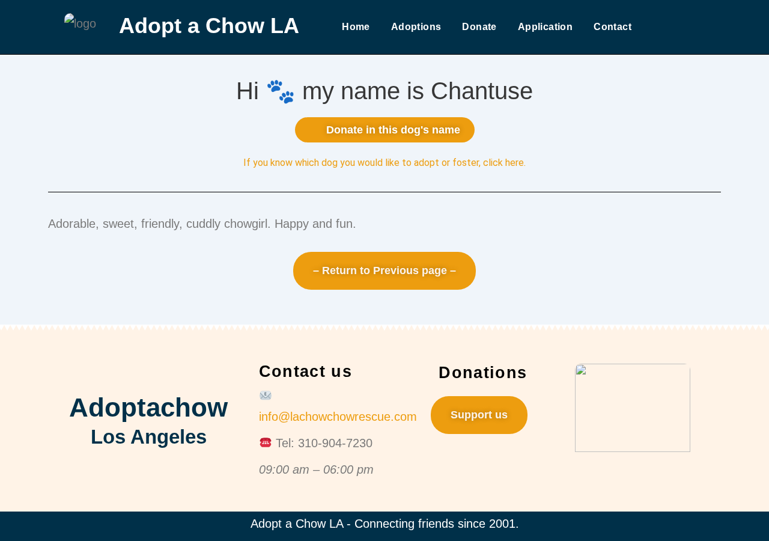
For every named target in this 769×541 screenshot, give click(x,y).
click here (503, 162)
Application (545, 27)
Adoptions (416, 27)
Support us (479, 415)
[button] (385, 129)
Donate (479, 27)
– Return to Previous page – (384, 270)
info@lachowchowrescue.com (338, 416)
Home (356, 27)
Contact (612, 27)
